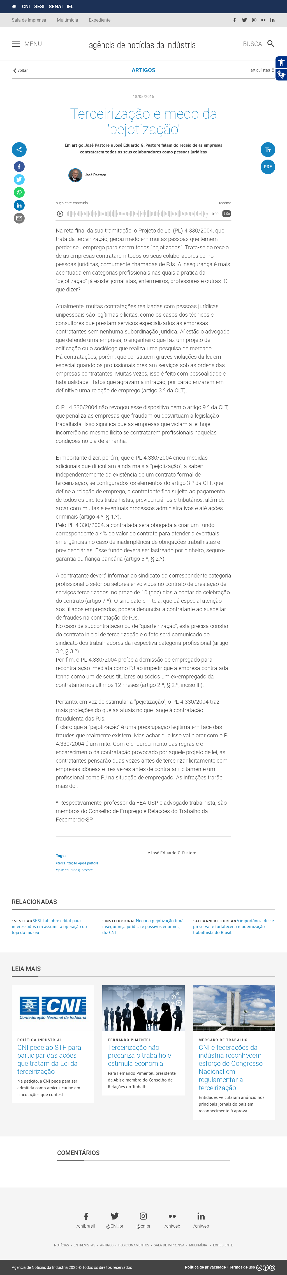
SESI (39, 6)
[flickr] (263, 20)
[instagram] (254, 20)
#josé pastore (88, 863)
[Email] (19, 218)
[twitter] (244, 20)
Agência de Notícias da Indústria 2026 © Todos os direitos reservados (72, 1267)
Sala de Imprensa (29, 20)
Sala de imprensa (169, 1245)
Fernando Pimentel (129, 1040)
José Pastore (95, 174)
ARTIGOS (143, 70)
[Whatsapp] (19, 192)
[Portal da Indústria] (14, 6)
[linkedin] (272, 20)
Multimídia (67, 20)
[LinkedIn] (19, 205)
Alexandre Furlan (216, 921)
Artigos (107, 1245)
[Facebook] (19, 166)
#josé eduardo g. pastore (74, 869)
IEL (70, 6)
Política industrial (39, 1040)
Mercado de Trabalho (223, 1040)
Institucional (120, 921)
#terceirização (66, 863)
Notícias (61, 1245)
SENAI (56, 6)
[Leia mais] (53, 1008)
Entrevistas (84, 1245)
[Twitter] (19, 179)
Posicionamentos (133, 1245)
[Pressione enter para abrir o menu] (16, 44)
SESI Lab (23, 921)
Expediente (99, 20)
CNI (26, 6)
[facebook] (234, 20)
